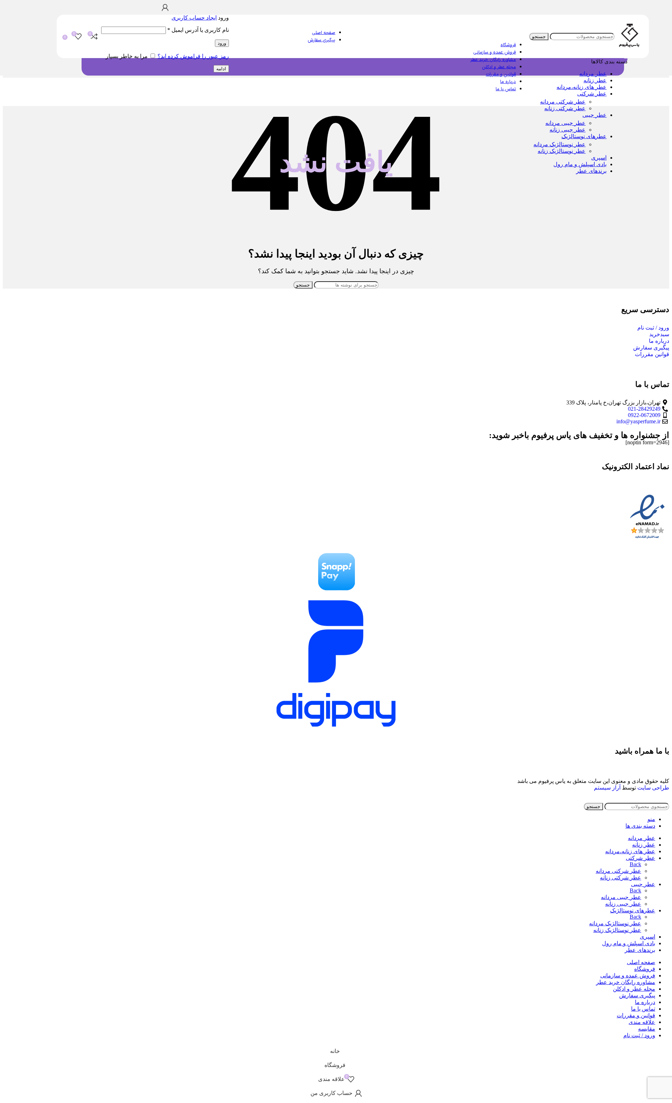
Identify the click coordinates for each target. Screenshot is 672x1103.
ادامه (221, 68)
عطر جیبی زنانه (568, 130)
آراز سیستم (607, 788)
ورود (222, 43)
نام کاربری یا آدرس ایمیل (198, 30)
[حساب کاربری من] (165, 7)
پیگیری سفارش (651, 348)
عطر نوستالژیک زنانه (562, 151)
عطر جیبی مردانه (565, 123)
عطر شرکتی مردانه (563, 102)
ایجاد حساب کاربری (194, 18)
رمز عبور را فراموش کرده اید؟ (193, 56)
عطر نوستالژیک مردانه (559, 144)
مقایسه (646, 1029)
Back (635, 864)
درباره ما (659, 341)
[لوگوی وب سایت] (629, 48)
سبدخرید (659, 334)
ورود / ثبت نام (653, 328)
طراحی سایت (653, 788)
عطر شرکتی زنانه (565, 108)
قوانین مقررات (652, 354)
